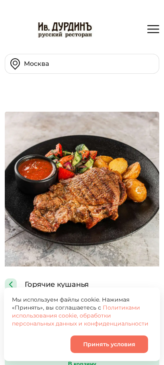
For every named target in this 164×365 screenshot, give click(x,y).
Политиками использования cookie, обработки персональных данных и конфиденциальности (80, 315)
